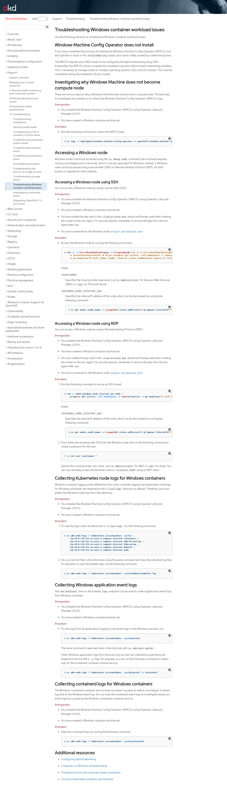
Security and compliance (22, 220)
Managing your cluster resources (21, 84)
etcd (10, 285)
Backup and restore (19, 342)
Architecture (15, 45)
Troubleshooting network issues (27, 149)
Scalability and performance (24, 316)
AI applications (16, 364)
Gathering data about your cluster (23, 100)
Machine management (20, 280)
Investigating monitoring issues (26, 194)
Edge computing (17, 322)
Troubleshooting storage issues (26, 178)
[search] (47, 27)
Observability (15, 311)
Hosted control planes (20, 291)
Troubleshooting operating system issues (27, 141)
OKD (35, 18)
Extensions (14, 253)
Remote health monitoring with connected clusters (25, 92)
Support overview (19, 77)
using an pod (126, 231)
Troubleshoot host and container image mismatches (91, 772)
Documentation (16, 19)
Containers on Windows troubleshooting (84, 766)
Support (57, 18)
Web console (15, 209)
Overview (13, 34)
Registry (12, 242)
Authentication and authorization (26, 225)
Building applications (20, 269)
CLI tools (13, 214)
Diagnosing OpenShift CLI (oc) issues (27, 202)
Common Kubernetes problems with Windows (87, 779)
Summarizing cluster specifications (20, 108)
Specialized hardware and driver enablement (24, 329)
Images (12, 263)
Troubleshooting (75, 18)
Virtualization (15, 358)
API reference (15, 353)
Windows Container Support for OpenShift (24, 304)
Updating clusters (18, 67)
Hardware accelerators (21, 336)
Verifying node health (25, 127)
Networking (14, 231)
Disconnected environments (24, 50)
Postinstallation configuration (25, 61)
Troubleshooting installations (22, 120)
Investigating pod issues (26, 163)
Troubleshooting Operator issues (27, 157)
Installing (13, 56)
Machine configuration (21, 274)
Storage (12, 236)
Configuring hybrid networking (78, 759)
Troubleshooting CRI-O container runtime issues (26, 133)
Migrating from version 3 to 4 (25, 347)
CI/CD (11, 258)
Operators (14, 247)
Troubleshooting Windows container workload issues (27, 186)
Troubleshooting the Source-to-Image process (27, 170)
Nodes (11, 296)
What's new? (15, 39)
